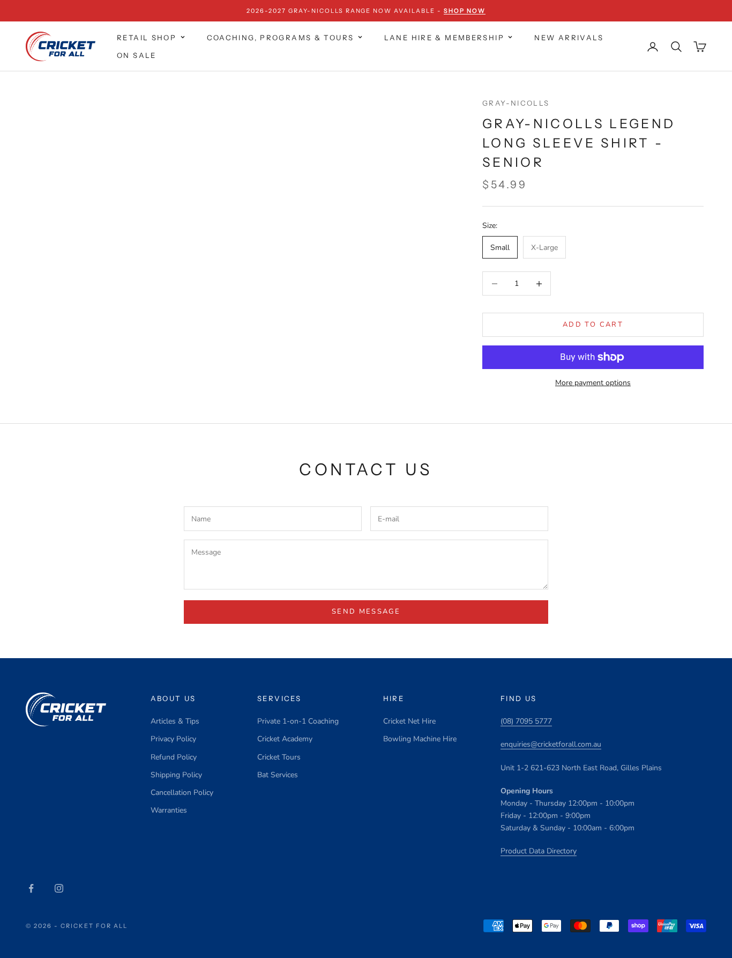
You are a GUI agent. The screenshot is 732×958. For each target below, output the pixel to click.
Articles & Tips (175, 721)
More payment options (593, 383)
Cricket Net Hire (409, 721)
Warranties (169, 810)
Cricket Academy (284, 739)
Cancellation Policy (182, 792)
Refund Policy (174, 757)
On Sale (136, 55)
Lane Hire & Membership (444, 37)
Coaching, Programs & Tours (280, 37)
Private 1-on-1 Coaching (298, 721)
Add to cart (593, 324)
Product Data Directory (539, 851)
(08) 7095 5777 (526, 721)
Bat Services (277, 775)
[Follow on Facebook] (31, 888)
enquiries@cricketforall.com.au (551, 744)
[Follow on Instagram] (59, 888)
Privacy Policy (173, 739)
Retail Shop (146, 37)
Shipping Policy (176, 775)
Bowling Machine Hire (420, 739)
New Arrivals (568, 37)
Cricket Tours (279, 757)
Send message (366, 611)
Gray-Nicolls (516, 103)
